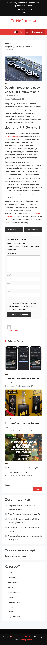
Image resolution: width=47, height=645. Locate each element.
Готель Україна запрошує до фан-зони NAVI (24, 514)
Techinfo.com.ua (23, 20)
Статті (29, 6)
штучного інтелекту (12, 136)
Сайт (9, 292)
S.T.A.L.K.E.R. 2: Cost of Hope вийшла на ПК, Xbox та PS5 (23, 529)
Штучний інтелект (20, 3)
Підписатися (37, 32)
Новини (9, 3)
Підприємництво (14, 602)
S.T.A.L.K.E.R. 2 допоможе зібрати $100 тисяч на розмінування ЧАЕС (24, 521)
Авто (10, 573)
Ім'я (9, 275)
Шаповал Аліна (24, 386)
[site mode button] (16, 32)
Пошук (7, 485)
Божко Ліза (23, 96)
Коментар (11, 254)
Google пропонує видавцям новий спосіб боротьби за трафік (23, 507)
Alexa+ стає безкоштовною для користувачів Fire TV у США (25, 538)
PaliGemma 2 (16, 99)
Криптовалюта (19, 6)
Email (9, 283)
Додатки (11, 577)
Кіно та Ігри (9, 419)
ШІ (23, 99)
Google (7, 99)
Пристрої (11, 607)
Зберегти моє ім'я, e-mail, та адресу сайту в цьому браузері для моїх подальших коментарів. (23, 306)
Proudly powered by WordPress (22, 637)
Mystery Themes (26, 640)
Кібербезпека (34, 3)
